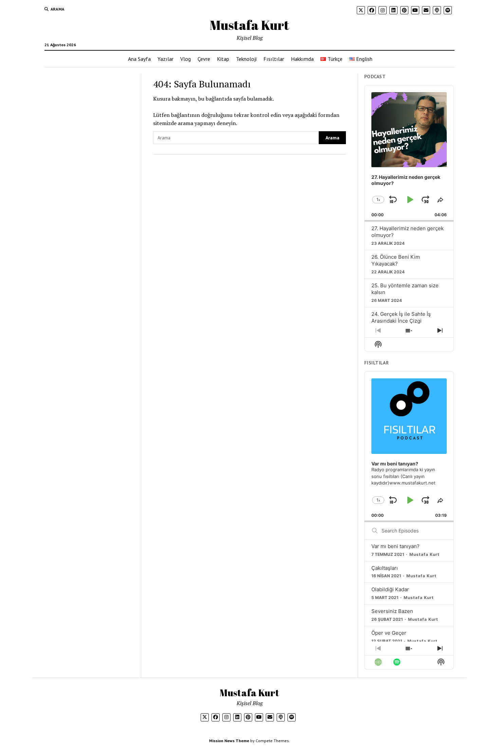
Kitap (223, 58)
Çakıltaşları (384, 568)
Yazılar (165, 58)
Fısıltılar (273, 58)
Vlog (185, 58)
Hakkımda (302, 58)
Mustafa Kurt (249, 25)
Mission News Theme (229, 740)
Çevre (204, 58)
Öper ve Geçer (388, 633)
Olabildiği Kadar (390, 589)
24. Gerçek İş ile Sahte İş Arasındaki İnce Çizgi (401, 317)
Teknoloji (246, 58)
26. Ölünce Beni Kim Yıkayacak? (395, 260)
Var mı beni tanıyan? (395, 546)
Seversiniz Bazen (392, 611)
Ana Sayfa (139, 58)
